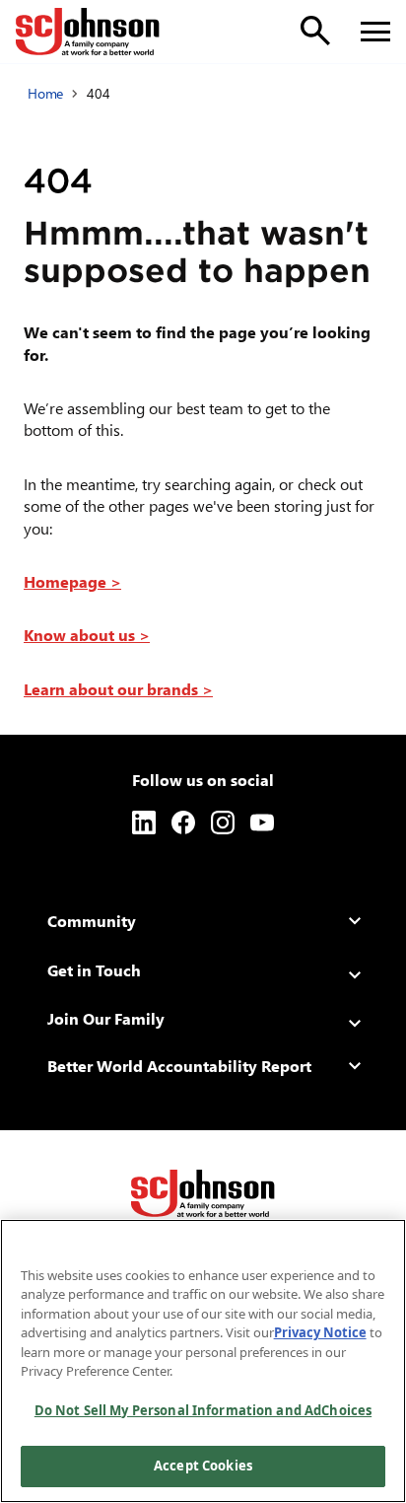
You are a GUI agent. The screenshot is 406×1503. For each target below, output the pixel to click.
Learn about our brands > (118, 689)
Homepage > (72, 581)
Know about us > (87, 634)
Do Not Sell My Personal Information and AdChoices (203, 1410)
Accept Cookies (203, 1465)
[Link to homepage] (88, 31)
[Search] (315, 30)
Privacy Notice (320, 1332)
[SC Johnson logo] (203, 1193)
